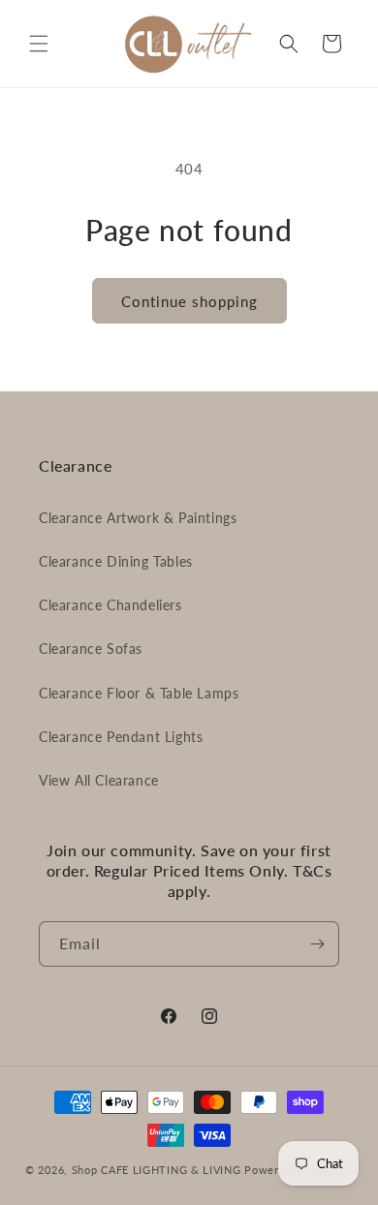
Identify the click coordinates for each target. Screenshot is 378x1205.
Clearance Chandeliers (110, 605)
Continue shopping (189, 301)
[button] (38, 43)
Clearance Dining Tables (116, 561)
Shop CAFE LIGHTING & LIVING (156, 1169)
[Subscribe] (317, 944)
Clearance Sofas (90, 648)
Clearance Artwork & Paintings (137, 518)
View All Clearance (99, 780)
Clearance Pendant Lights (121, 736)
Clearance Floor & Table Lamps (138, 693)
